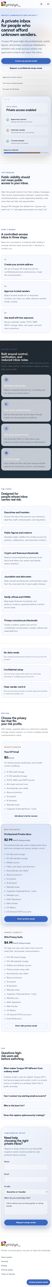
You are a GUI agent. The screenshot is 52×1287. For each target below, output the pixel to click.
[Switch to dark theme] (41, 4)
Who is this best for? (14, 1105)
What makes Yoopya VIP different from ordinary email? (23, 1070)
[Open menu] (48, 4)
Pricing (4, 1266)
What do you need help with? (17, 1198)
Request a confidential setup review (26, 68)
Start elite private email (26, 1026)
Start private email (26, 919)
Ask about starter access (26, 816)
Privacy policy (7, 1270)
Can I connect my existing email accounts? (25, 1096)
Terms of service (8, 1274)
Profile (7, 1186)
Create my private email (26, 61)
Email (6, 1174)
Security (4, 1261)
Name (6, 1162)
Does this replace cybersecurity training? (24, 1115)
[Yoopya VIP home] (11, 4)
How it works (6, 1257)
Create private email (38, 1282)
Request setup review (26, 1222)
